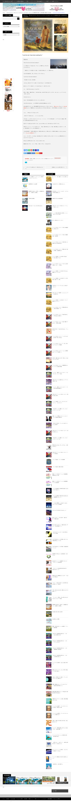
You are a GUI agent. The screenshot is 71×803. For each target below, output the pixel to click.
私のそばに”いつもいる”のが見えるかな (35, 205)
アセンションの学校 (45, 1)
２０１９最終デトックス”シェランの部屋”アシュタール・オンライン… (36, 177)
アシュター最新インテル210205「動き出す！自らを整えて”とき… (59, 257)
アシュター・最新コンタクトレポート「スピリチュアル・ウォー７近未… (60, 373)
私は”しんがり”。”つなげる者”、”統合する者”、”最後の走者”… (59, 518)
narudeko (27, 158)
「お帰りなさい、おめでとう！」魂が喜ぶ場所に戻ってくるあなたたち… (60, 743)
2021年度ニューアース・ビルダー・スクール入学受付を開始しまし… (60, 192)
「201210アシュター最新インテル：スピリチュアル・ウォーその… (60, 438)
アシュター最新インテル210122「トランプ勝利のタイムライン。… (60, 301)
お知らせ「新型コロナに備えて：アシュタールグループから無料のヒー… (60, 678)
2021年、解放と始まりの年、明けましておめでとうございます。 (60, 359)
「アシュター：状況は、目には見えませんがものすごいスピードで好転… (60, 598)
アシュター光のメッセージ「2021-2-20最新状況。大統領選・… (60, 235)
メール (57, 1)
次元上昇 (49, 12)
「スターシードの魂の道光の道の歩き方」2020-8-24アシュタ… (59, 569)
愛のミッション (29, 1)
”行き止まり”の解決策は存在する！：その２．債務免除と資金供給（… (59, 649)
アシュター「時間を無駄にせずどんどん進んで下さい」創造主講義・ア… (60, 728)
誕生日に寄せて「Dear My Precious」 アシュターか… (60, 330)
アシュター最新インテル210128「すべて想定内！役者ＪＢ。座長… (60, 279)
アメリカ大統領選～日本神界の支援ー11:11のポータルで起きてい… (60, 489)
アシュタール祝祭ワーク (52, 1)
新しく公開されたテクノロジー (57, 220)
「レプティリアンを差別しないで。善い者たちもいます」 (34, 168)
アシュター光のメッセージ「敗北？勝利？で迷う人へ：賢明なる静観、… (60, 322)
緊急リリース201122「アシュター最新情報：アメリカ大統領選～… (60, 482)
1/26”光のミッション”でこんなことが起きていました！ (60, 286)
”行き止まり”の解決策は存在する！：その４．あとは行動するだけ (59, 634)
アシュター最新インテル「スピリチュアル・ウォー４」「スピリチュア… (60, 402)
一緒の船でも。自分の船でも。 (57, 764)
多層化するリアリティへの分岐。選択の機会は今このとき (60, 699)
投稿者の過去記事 (57, 158)
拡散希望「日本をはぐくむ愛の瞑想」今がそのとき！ (60, 554)
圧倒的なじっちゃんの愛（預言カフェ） (58, 167)
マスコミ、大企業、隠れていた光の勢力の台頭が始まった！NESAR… (60, 583)
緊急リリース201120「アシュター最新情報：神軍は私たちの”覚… (60, 475)
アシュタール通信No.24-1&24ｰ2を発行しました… (60, 757)
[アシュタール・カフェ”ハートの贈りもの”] (23, 7)
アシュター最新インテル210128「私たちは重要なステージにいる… (60, 272)
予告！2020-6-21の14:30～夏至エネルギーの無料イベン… (60, 591)
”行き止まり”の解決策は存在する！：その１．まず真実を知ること (59, 656)
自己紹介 (6, 1)
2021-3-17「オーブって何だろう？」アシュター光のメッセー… (60, 206)
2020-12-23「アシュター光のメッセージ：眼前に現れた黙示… (60, 395)
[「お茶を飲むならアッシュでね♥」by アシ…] (48, 780)
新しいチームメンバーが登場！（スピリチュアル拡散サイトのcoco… (60, 750)
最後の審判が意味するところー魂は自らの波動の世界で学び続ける (60, 692)
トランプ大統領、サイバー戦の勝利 (58, 459)
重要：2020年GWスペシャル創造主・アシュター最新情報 (60, 627)
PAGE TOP (36, 795)
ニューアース (20, 12)
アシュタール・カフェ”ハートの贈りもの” (56, 801)
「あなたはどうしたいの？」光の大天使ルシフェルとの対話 (60, 533)
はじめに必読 (10, 1)
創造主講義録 (39, 1)
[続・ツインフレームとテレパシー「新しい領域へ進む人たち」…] (62, 780)
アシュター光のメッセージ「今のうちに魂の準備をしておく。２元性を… (60, 264)
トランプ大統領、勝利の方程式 (57, 466)
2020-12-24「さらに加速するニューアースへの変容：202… (60, 380)
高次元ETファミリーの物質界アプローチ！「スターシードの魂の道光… (59, 562)
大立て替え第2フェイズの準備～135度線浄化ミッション (60, 547)
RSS (56, 790)
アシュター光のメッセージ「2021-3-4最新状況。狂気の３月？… (60, 228)
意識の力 (46, 12)
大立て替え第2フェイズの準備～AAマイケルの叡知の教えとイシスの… (60, 540)
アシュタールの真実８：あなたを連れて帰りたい (60, 663)
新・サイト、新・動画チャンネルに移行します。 (60, 177)
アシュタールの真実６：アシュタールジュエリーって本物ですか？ (60, 714)
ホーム (4, 1)
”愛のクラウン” (56, 106)
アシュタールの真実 (15, 1)
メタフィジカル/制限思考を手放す (34, 12)
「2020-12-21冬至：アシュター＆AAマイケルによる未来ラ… (60, 424)
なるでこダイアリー (10, 12)
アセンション (16, 12)
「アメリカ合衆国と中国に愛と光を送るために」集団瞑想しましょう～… (60, 496)
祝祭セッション (24, 1)
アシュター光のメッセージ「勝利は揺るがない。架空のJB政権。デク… (60, 308)
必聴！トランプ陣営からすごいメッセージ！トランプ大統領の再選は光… (60, 417)
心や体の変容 (42, 12)
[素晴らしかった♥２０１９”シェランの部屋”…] (9, 780)
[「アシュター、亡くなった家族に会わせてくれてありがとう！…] (35, 780)
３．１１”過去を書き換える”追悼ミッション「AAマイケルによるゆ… (60, 214)
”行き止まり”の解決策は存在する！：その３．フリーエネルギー (59, 641)
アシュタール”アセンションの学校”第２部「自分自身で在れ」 (59, 736)
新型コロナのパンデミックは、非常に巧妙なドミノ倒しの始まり (60, 670)
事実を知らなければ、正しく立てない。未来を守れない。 (60, 446)
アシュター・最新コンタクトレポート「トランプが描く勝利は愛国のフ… (60, 388)
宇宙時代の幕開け (32, 198)
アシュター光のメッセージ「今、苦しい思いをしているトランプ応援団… (60, 344)
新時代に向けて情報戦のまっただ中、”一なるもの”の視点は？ (60, 576)
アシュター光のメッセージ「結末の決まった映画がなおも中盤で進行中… (60, 243)
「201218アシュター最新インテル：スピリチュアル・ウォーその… (60, 409)
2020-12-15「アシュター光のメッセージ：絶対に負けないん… (60, 431)
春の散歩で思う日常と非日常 (57, 611)
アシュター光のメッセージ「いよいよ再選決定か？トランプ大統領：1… (60, 351)
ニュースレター (34, 1)
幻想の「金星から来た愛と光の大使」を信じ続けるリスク (60, 721)
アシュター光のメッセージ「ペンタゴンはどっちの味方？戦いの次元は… (60, 337)
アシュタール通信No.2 (30, 132)
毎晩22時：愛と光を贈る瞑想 (57, 198)
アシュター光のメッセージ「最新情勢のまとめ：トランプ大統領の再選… (60, 366)
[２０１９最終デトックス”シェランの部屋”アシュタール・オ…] (22, 780)
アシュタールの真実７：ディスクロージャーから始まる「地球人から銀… (60, 707)
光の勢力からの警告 (55, 619)
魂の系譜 (20, 1)
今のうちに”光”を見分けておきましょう (59, 510)
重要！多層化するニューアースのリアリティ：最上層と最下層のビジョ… (59, 685)
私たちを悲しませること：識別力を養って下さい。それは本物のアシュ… (60, 525)
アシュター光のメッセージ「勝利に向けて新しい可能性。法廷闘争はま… (60, 250)
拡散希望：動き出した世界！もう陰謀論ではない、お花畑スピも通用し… (36, 192)
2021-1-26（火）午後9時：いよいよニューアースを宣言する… (60, 293)
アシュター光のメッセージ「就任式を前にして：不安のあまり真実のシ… (60, 315)
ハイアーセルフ (25, 12)
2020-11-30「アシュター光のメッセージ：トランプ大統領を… (60, 453)
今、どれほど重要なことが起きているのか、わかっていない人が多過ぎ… (60, 504)
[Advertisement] (11, 57)
